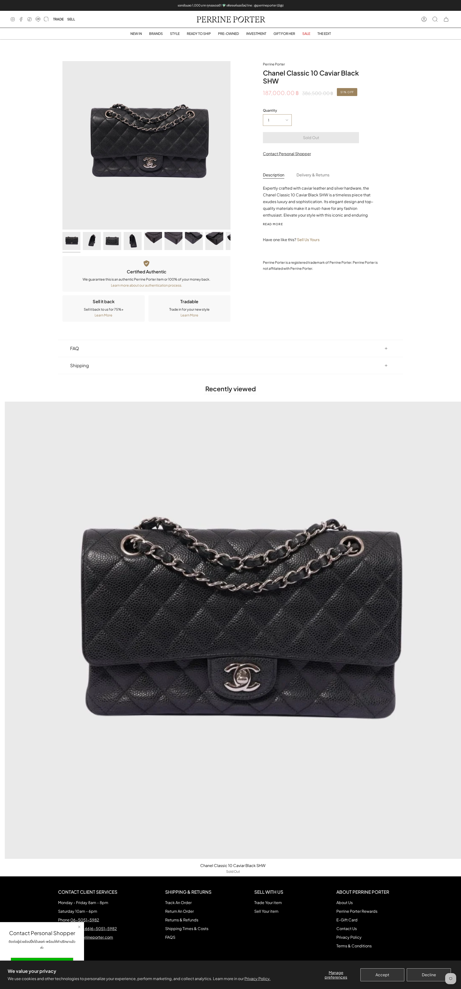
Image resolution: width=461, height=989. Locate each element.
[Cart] (446, 19)
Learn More (103, 315)
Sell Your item (266, 911)
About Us (344, 902)
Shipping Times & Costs (186, 928)
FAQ (74, 348)
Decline (429, 974)
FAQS (170, 937)
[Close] (79, 927)
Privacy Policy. (257, 978)
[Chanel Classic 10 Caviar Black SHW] (71, 241)
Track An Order (178, 902)
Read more (273, 224)
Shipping (79, 365)
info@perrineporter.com (91, 937)
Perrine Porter (274, 64)
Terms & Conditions (354, 945)
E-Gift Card (347, 919)
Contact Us (346, 928)
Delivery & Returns (313, 174)
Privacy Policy (349, 937)
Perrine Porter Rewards (356, 911)
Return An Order (179, 911)
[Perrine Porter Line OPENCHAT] (46, 19)
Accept (382, 974)
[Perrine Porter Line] (38, 19)
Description (273, 174)
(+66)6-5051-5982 (99, 928)
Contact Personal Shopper (287, 153)
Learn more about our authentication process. (146, 285)
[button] (156, 33)
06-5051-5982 (84, 919)
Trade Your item (268, 902)
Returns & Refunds (181, 919)
